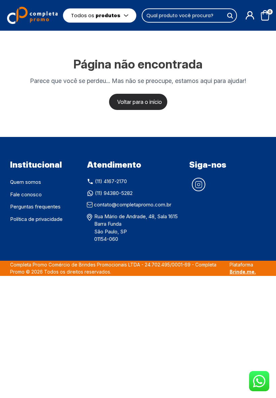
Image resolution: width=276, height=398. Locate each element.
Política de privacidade (36, 219)
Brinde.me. (243, 272)
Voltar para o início (139, 101)
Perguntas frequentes (35, 206)
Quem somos (25, 182)
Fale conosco (26, 194)
